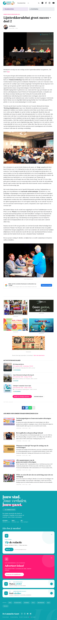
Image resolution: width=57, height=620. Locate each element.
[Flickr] (30, 614)
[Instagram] (25, 614)
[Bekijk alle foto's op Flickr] (42, 3)
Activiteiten (26, 602)
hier (8, 71)
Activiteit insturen (38, 396)
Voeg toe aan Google (46, 285)
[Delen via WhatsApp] (30, 407)
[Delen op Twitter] (27, 407)
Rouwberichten (21, 3)
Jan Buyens (12, 26)
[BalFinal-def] (15, 324)
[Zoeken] (39, 3)
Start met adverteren (39, 355)
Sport (48, 602)
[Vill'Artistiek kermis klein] (28, 343)
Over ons (6, 606)
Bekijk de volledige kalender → (22, 396)
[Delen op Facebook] (23, 407)
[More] (28, 3)
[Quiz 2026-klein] (41, 325)
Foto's (33, 602)
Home (10, 602)
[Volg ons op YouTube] (53, 3)
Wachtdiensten (41, 602)
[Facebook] (22, 614)
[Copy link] (33, 407)
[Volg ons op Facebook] (46, 3)
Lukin (34, 617)
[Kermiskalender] (15, 307)
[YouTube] (27, 614)
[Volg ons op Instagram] (49, 3)
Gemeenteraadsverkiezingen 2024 (11, 14)
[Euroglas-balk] (41, 306)
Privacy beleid (6, 617)
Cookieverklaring (14, 617)
